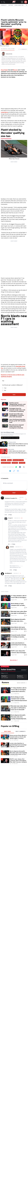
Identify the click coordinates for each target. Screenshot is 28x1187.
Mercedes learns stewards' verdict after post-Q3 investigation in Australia (16, 426)
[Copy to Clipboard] (14, 470)
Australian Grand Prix (5, 462)
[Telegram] (10, 470)
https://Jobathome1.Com (15, 567)
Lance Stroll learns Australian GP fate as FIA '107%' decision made (17, 421)
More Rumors (21, 683)
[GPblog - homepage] (14, 2)
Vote (14, 394)
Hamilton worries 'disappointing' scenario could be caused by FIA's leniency (17, 404)
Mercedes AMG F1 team (18, 460)
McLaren (15, 70)
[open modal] (26, 2)
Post (14, 493)
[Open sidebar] (2, 2)
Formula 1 (3, 460)
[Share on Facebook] (20, 467)
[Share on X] (23, 467)
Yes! (5, 388)
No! (5, 390)
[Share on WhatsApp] (16, 467)
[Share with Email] (17, 470)
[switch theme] (4, 2)
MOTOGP (11, 5)
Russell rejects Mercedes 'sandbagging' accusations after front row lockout (16, 415)
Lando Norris (4, 112)
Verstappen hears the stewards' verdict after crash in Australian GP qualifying (17, 410)
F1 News (3, 29)
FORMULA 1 (4, 5)
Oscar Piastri (4, 70)
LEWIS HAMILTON (18, 5)
